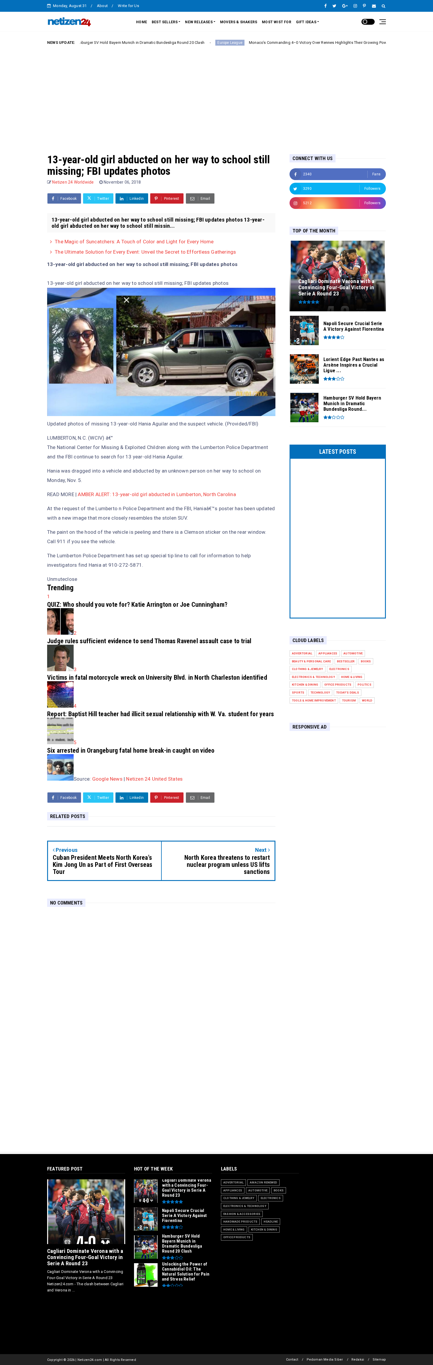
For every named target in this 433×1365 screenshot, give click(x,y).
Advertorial (302, 653)
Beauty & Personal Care (311, 661)
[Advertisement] (216, 95)
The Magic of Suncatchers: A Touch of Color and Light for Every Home (134, 242)
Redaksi (357, 1359)
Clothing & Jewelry (307, 669)
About (102, 6)
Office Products (337, 684)
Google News (107, 779)
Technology (320, 692)
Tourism (349, 700)
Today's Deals (347, 692)
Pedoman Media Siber (325, 1359)
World (367, 700)
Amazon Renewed (263, 1182)
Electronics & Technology (313, 677)
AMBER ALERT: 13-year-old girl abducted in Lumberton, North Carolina (157, 494)
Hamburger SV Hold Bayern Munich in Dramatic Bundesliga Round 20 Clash (90, 42)
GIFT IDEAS (306, 22)
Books (366, 661)
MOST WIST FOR (276, 22)
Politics (364, 684)
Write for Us (128, 6)
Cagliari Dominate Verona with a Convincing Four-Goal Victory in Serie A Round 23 (85, 1257)
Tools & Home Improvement (314, 700)
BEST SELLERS (165, 22)
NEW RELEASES (198, 22)
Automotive (353, 653)
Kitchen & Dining (305, 684)
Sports (298, 692)
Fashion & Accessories (241, 1214)
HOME (141, 22)
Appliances (327, 653)
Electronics (339, 669)
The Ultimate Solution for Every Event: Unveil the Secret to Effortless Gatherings (145, 252)
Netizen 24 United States (154, 779)
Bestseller (346, 661)
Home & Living (352, 677)
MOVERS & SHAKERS (238, 22)
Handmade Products (240, 1221)
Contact (292, 1359)
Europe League (181, 43)
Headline (271, 1221)
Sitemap (379, 1359)
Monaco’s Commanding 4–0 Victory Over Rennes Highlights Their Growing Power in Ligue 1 (280, 42)
